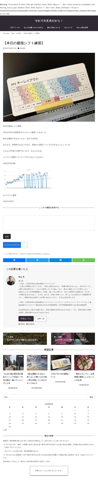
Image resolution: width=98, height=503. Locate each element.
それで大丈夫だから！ (49, 20)
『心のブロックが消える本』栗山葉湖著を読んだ (21, 451)
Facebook (31, 324)
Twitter (22, 324)
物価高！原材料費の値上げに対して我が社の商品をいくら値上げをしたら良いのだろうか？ (36, 441)
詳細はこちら (26, 319)
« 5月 (5, 430)
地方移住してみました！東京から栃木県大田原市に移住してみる (26, 461)
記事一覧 (41, 319)
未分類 (22, 48)
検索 (91, 397)
